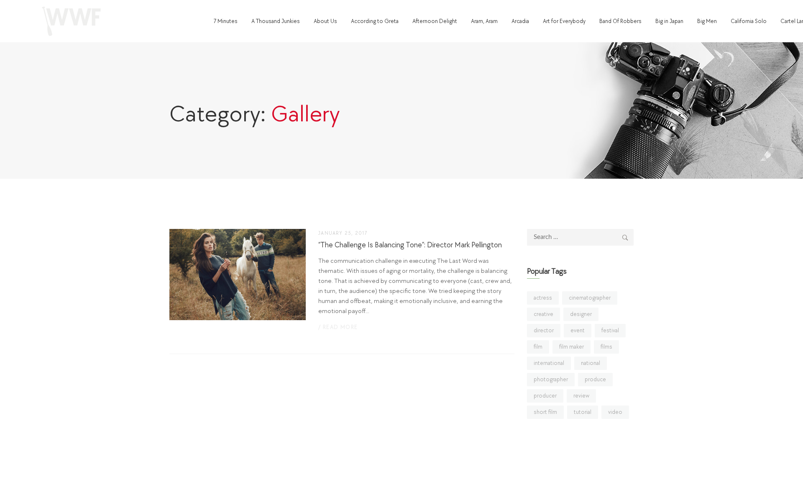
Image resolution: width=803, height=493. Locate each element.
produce (595, 379)
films (606, 346)
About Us (325, 21)
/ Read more (338, 327)
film (538, 346)
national (590, 363)
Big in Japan (669, 21)
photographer (551, 379)
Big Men (707, 21)
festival (610, 330)
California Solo (749, 21)
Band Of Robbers (620, 21)
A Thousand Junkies (275, 21)
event (577, 330)
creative (543, 314)
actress (543, 297)
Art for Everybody (564, 21)
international (549, 363)
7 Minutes (225, 21)
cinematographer (590, 297)
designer (581, 314)
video (615, 412)
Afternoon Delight (434, 21)
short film (545, 412)
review (581, 395)
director (544, 330)
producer (545, 395)
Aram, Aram (484, 21)
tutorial (582, 412)
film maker (571, 346)
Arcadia (520, 21)
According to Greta (375, 21)
